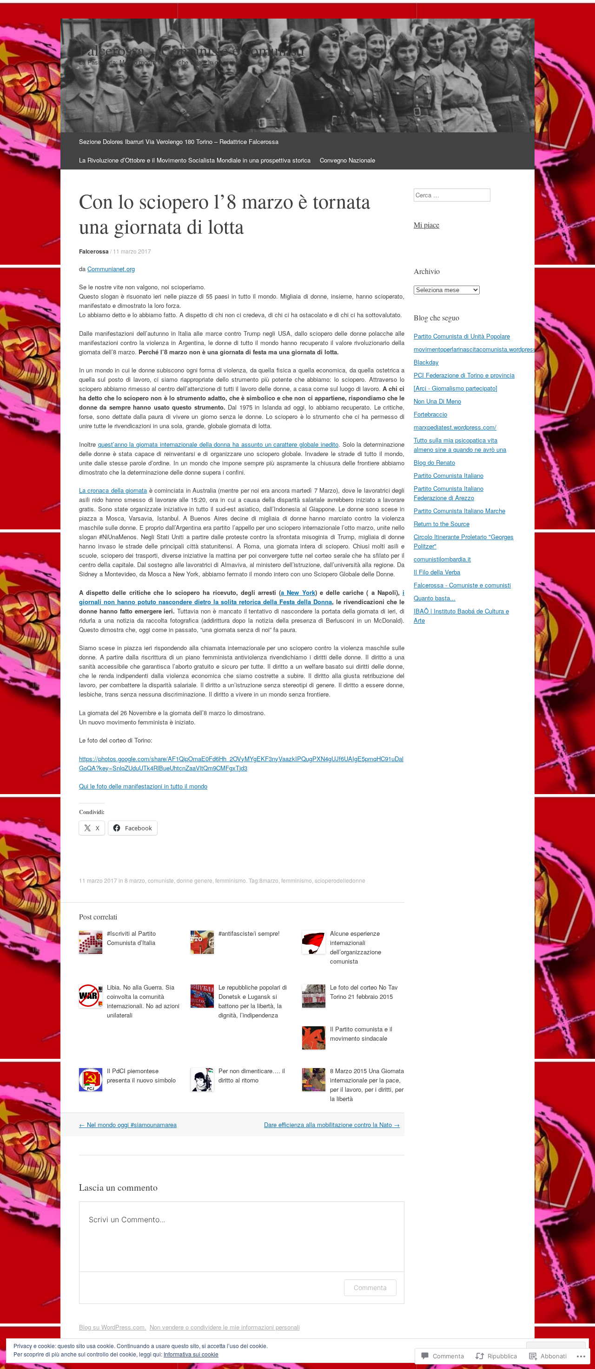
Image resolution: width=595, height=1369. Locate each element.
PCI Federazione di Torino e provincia (464, 375)
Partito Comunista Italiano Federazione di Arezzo (448, 493)
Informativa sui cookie (191, 1354)
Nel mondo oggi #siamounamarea (128, 1124)
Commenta (370, 1287)
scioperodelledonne (340, 880)
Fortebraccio (430, 414)
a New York (298, 592)
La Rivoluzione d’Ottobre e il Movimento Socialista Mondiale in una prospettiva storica (195, 160)
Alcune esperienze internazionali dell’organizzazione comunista (355, 947)
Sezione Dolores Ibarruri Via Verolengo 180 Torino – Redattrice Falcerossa (178, 141)
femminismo (230, 880)
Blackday (426, 362)
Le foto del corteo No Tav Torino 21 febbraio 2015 (364, 992)
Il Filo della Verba (437, 571)
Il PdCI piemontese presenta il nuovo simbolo (141, 1075)
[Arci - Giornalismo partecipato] (455, 388)
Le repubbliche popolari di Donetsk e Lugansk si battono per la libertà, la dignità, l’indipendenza (252, 1001)
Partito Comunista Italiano (448, 475)
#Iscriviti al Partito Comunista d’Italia (131, 938)
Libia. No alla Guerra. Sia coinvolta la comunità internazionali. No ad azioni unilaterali (143, 1001)
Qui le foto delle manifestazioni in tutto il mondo (143, 786)
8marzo (268, 880)
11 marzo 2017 (132, 251)
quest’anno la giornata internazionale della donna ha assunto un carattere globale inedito (218, 444)
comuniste (161, 880)
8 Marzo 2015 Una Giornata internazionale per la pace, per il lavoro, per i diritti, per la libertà (367, 1084)
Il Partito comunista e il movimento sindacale (361, 1033)
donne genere (194, 880)
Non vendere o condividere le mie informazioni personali (225, 1327)
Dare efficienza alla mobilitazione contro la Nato (332, 1124)
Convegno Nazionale (347, 160)
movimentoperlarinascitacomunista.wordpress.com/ (483, 349)
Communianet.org (111, 268)
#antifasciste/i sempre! (249, 933)
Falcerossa (94, 251)
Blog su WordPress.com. (112, 1327)
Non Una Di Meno (437, 401)
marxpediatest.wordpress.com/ (455, 427)
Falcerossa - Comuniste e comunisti (462, 584)
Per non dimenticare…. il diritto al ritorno (251, 1075)
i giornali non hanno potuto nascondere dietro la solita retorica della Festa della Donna (241, 597)
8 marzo (135, 880)
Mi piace (426, 224)
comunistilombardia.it (442, 558)
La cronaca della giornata (113, 490)
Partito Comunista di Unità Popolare (462, 336)
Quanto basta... (435, 597)
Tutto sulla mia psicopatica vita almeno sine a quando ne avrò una (460, 445)
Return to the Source (441, 523)
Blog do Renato (434, 462)
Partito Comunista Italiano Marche (459, 510)
